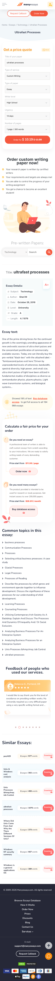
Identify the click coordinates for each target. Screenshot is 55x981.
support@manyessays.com (28, 946)
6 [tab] (33, 727)
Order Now (39, 13)
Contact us (27, 927)
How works (27, 905)
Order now (22, 471)
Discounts (27, 918)
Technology (27, 291)
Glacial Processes (13, 567)
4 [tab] (26, 727)
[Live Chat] (48, 956)
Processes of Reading (15, 578)
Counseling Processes (15, 609)
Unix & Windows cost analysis (8, 773)
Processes (9, 553)
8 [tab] (39, 727)
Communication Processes (18, 547)
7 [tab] (36, 727)
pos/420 (7, 756)
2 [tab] (19, 727)
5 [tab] (29, 727)
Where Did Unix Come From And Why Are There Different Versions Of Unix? (9, 830)
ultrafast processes (14, 654)
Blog (27, 922)
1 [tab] (15, 727)
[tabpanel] (27, 700)
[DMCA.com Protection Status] (27, 964)
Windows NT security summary (9, 852)
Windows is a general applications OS (9, 869)
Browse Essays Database (27, 900)
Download (48, 755)
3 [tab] (23, 727)
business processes (14, 542)
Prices (27, 913)
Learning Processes (14, 604)
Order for (27, 139)
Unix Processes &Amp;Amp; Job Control (25, 649)
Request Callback (18, 13)
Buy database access (23, 509)
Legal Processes (13, 573)
